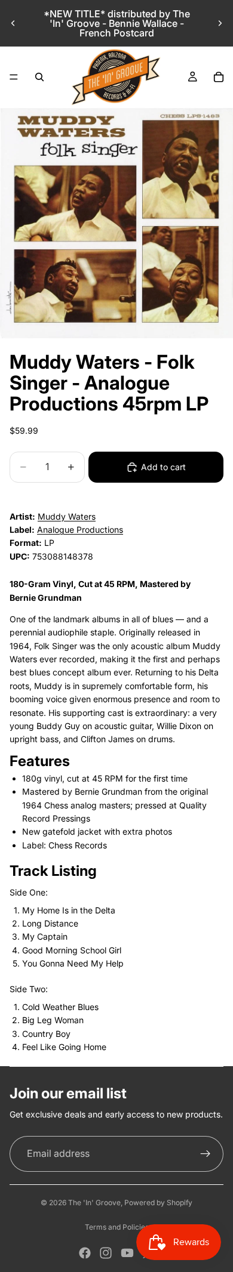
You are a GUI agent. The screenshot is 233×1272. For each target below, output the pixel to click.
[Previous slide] (13, 23)
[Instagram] (106, 1253)
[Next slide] (220, 23)
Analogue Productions (80, 529)
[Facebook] (85, 1253)
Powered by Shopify (158, 1202)
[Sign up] (205, 1153)
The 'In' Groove (94, 1202)
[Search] (39, 77)
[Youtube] (127, 1253)
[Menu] (13, 77)
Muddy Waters (67, 516)
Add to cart (163, 467)
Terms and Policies (117, 1226)
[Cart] (219, 77)
